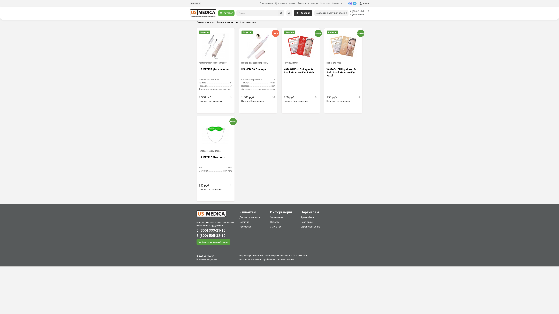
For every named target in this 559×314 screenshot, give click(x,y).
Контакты (337, 3)
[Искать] (281, 13)
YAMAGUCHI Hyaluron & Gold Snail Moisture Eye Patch (341, 72)
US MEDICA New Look (212, 157)
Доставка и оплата (285, 3)
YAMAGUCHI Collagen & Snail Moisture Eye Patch (299, 71)
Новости (325, 3)
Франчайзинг (308, 217)
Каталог (228, 13)
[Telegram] (355, 3)
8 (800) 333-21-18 (359, 11)
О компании (266, 3)
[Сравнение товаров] (289, 13)
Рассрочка (303, 3)
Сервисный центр (310, 226)
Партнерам (307, 222)
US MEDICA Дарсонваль (214, 69)
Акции (314, 3)
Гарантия (244, 222)
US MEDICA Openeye (253, 69)
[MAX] (350, 3)
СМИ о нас (275, 226)
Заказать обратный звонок (331, 13)
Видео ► (204, 32)
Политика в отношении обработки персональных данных (266, 259)
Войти (366, 3)
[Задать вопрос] (231, 97)
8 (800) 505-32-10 (359, 14)
